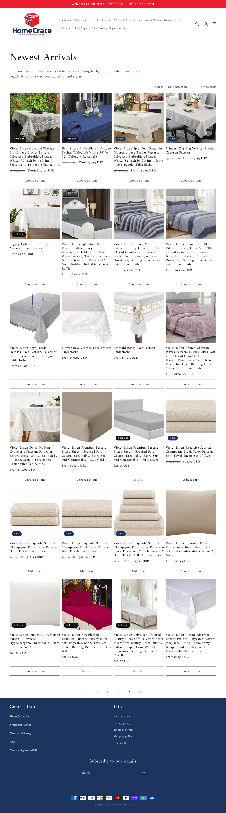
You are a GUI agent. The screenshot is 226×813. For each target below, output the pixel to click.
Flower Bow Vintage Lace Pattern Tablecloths (87, 350)
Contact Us (120, 743)
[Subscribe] (143, 772)
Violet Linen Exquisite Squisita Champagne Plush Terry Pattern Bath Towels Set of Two (85, 547)
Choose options (35, 181)
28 (128, 691)
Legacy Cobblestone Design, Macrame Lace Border (30, 246)
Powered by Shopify (122, 804)
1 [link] (86, 691)
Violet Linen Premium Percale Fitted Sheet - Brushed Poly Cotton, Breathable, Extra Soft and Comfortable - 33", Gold (84, 454)
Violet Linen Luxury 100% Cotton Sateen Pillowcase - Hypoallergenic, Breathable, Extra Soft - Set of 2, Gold (35, 641)
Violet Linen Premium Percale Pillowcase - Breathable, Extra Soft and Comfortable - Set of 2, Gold (190, 549)
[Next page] (139, 691)
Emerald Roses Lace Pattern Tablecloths (134, 350)
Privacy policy (122, 723)
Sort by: (159, 87)
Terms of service (124, 729)
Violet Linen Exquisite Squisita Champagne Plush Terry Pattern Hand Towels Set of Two (33, 547)
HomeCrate (107, 804)
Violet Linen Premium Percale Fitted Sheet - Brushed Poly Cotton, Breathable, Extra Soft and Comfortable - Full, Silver (136, 454)
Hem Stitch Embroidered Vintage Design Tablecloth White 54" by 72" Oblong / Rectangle (86, 153)
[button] (76, 20)
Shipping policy (123, 736)
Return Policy (122, 716)
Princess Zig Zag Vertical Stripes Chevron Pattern (190, 151)
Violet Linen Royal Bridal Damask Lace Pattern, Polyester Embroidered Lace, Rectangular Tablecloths (33, 354)
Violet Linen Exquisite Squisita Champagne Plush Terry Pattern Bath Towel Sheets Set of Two (189, 452)
